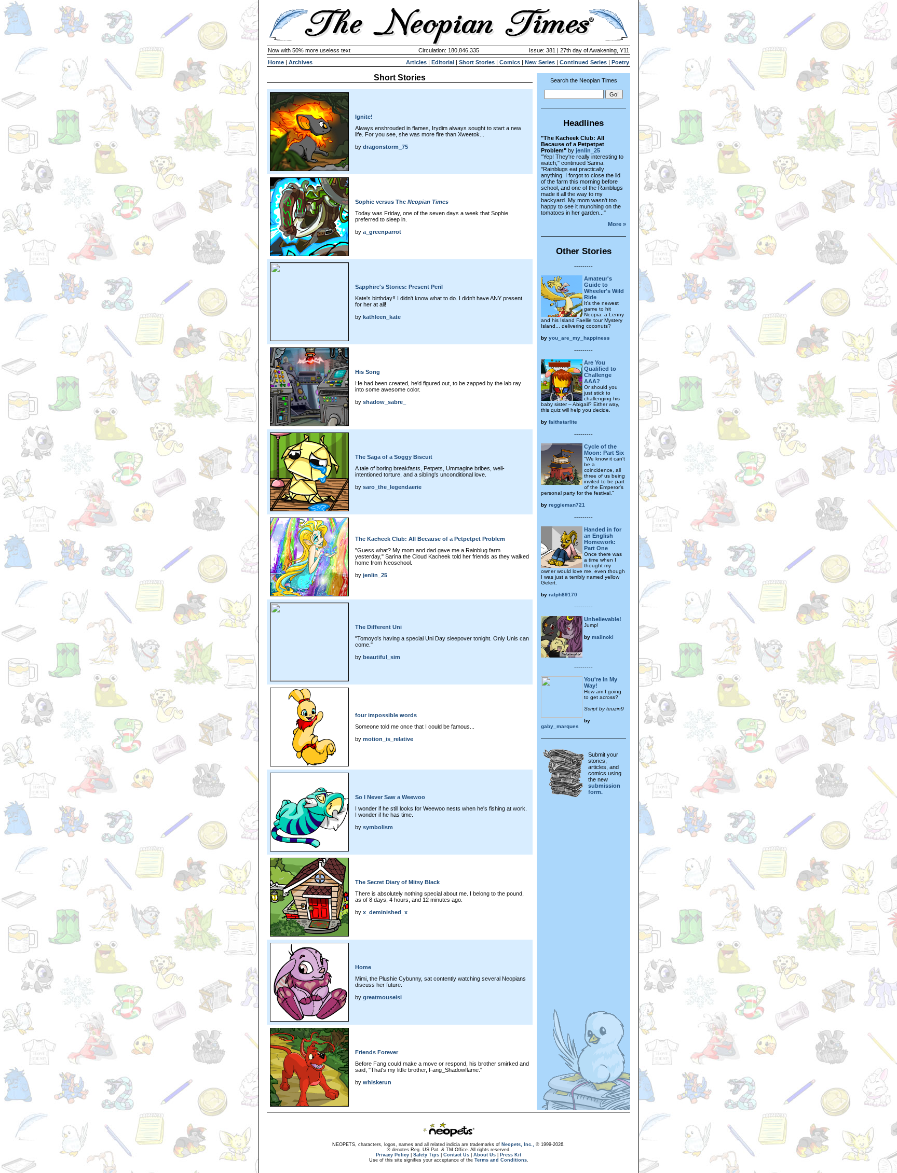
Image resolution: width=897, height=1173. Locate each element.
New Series (540, 62)
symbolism (378, 827)
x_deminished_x (385, 912)
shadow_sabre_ (384, 402)
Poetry (620, 62)
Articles (416, 62)
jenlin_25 (375, 575)
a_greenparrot (382, 232)
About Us (484, 1154)
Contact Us (456, 1154)
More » (617, 224)
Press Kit (510, 1154)
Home (276, 62)
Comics (509, 62)
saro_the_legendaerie (392, 487)
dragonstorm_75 (385, 147)
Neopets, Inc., (517, 1144)
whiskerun (377, 1082)
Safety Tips (426, 1154)
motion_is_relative (388, 739)
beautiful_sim (381, 657)
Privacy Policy (392, 1154)
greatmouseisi (382, 997)
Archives (300, 62)
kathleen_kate (382, 317)
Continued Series (583, 62)
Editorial (442, 62)
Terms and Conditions (500, 1160)
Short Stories (477, 62)
